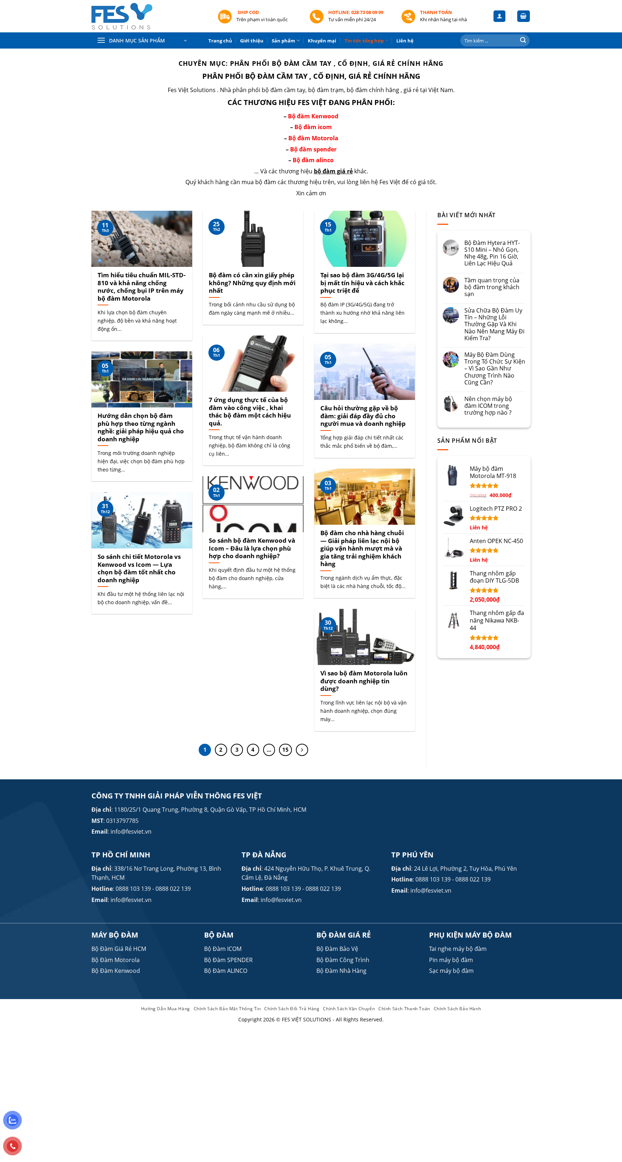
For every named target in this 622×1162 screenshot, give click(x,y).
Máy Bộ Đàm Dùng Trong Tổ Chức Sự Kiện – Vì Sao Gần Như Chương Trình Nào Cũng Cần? (494, 368)
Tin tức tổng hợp (364, 40)
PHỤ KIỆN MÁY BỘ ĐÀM (470, 935)
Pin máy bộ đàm (451, 960)
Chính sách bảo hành (457, 1009)
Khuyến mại (322, 40)
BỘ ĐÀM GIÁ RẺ (343, 935)
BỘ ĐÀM (219, 935)
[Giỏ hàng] (523, 16)
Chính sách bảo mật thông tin (227, 1009)
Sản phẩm (283, 40)
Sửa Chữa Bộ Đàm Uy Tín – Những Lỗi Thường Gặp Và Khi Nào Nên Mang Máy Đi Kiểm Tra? (494, 324)
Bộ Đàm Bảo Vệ (337, 949)
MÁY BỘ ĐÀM (114, 935)
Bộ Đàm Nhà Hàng (341, 971)
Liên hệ (405, 40)
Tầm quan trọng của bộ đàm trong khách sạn (491, 287)
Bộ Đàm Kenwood (115, 971)
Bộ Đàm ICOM (223, 949)
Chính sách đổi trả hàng (291, 1009)
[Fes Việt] (149, 16)
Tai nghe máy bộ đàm (458, 949)
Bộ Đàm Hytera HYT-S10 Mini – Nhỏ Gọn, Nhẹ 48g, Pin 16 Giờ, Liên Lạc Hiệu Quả (492, 253)
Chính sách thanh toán (404, 1009)
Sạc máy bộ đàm (451, 971)
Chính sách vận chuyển (349, 1009)
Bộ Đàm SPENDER (228, 960)
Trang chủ (220, 40)
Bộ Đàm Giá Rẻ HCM (118, 949)
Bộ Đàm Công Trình (342, 960)
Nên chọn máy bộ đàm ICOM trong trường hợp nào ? (488, 406)
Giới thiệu (251, 40)
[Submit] (523, 41)
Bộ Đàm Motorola (115, 960)
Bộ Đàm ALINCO (225, 971)
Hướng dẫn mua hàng (165, 1009)
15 (285, 749)
